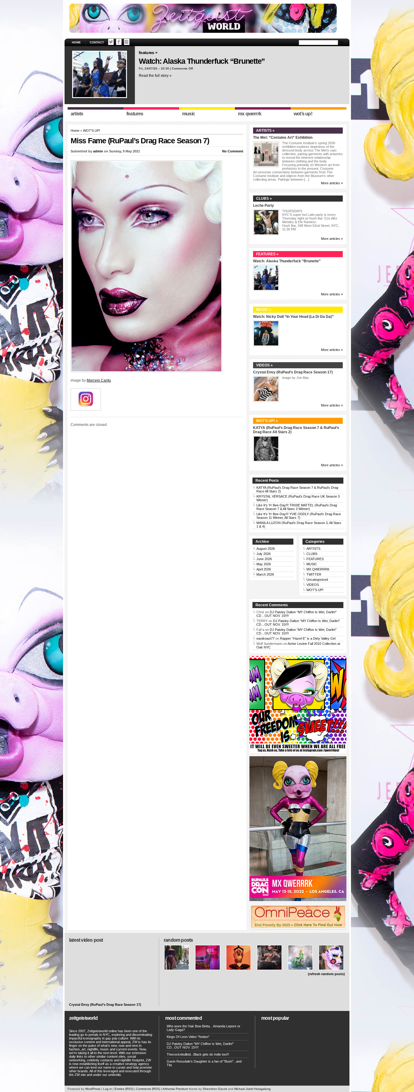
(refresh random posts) (326, 974)
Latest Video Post (86, 940)
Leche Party (263, 205)
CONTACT (97, 42)
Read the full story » (155, 75)
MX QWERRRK (317, 569)
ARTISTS (313, 548)
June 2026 (264, 559)
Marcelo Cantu (99, 380)
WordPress (92, 1088)
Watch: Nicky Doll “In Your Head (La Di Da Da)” (293, 317)
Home (76, 42)
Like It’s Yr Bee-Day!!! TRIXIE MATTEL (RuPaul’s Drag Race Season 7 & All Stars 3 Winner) (296, 507)
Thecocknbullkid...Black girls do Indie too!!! (198, 1054)
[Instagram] (126, 42)
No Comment (232, 151)
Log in (107, 1088)
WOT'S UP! (91, 130)
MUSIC (311, 564)
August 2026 (265, 548)
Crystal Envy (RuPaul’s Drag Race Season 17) (293, 372)
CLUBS (311, 554)
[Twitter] (111, 42)
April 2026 (263, 569)
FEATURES (315, 559)
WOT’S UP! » (267, 421)
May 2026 (263, 564)
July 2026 (263, 554)
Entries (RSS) (124, 1088)
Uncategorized (317, 579)
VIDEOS (312, 585)
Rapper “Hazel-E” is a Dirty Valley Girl (308, 638)
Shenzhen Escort (215, 1088)
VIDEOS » (264, 365)
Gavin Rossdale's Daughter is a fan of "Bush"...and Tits (204, 1063)
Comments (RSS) (148, 1088)
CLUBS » (264, 198)
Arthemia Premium (175, 1088)
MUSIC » (263, 310)
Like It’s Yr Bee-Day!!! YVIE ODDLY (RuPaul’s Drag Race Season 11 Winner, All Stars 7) (298, 515)
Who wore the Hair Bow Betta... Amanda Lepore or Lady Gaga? (203, 1028)
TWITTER (313, 574)
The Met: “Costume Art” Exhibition (282, 137)
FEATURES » (148, 52)
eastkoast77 (265, 638)
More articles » (332, 183)
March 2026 (265, 574)
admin (98, 151)
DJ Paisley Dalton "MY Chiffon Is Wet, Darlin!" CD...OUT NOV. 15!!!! (200, 1045)
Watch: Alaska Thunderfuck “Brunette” (202, 61)
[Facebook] (119, 42)
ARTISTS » (265, 130)
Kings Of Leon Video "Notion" (188, 1037)
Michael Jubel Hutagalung (252, 1088)
